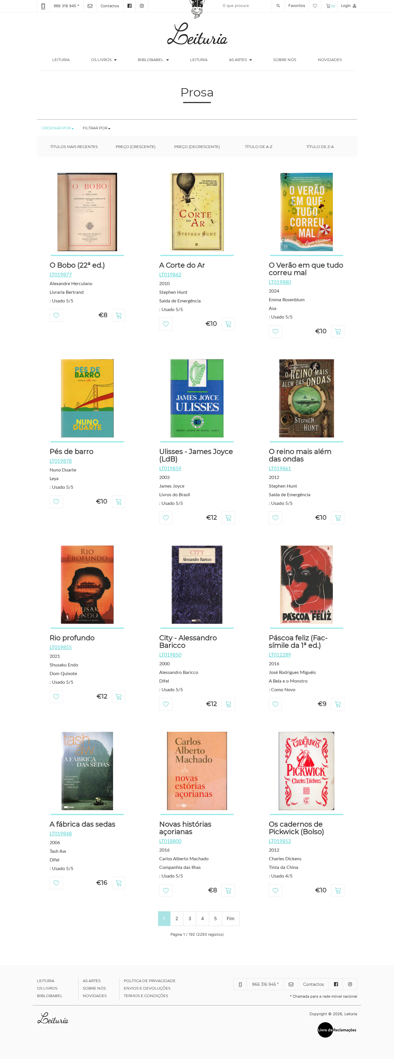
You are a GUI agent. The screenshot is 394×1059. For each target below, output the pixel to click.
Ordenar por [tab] (57, 128)
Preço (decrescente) (197, 146)
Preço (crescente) (135, 146)
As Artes (238, 59)
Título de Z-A (320, 146)
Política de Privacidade (150, 980)
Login (349, 5)
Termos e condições (146, 995)
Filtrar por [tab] (95, 128)
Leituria (66, 59)
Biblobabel (50, 995)
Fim (230, 918)
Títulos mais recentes (74, 146)
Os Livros (47, 988)
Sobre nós (284, 59)
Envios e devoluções (147, 988)
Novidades (330, 59)
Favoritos (297, 5)
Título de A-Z (258, 146)
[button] (115, 59)
